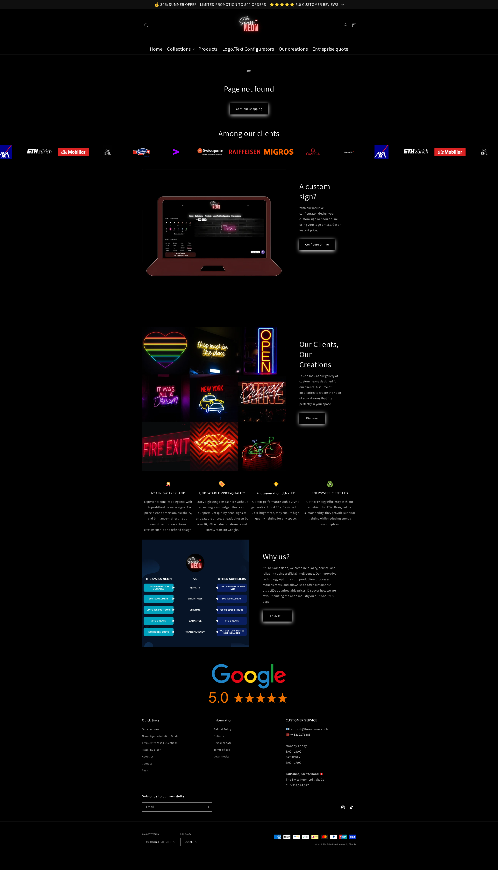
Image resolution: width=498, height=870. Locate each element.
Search (146, 770)
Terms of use (222, 749)
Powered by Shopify (346, 844)
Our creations (150, 729)
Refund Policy (222, 729)
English (188, 842)
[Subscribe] (207, 807)
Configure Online (317, 244)
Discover (312, 418)
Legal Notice (221, 756)
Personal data (222, 743)
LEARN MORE (277, 616)
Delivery (219, 736)
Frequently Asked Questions (160, 743)
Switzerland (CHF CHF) (158, 842)
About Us (148, 756)
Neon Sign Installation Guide (160, 736)
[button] (146, 25)
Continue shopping (249, 109)
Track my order (151, 749)
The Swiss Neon (330, 844)
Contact (147, 763)
